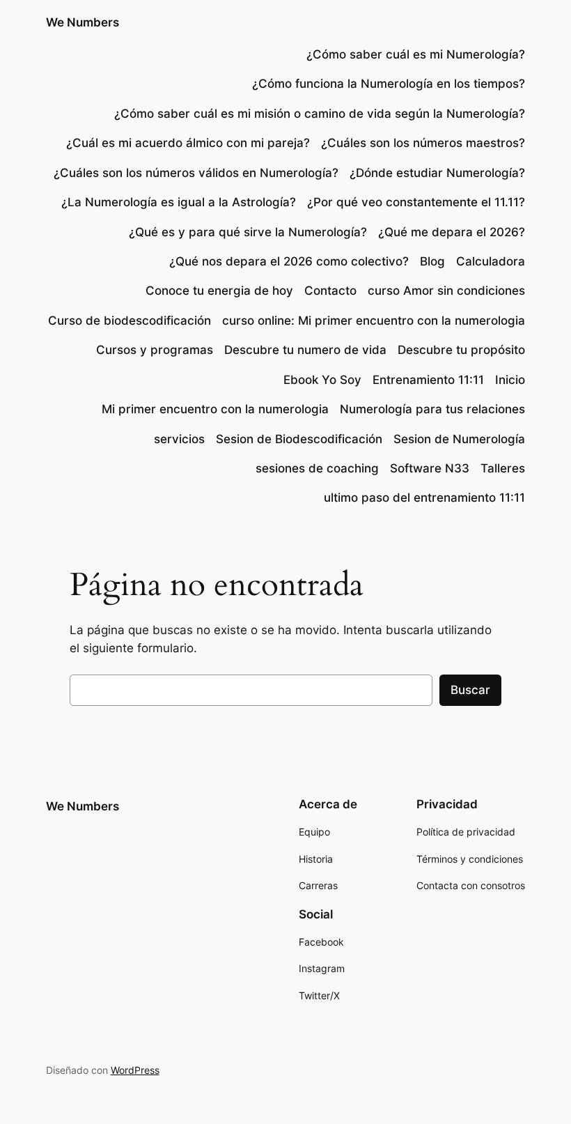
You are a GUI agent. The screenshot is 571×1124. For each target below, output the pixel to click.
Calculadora (490, 261)
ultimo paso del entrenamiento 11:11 (424, 498)
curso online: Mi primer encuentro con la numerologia (373, 321)
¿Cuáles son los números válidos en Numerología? (196, 173)
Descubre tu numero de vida (305, 350)
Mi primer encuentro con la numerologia (215, 409)
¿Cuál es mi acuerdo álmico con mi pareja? (188, 143)
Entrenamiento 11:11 (428, 380)
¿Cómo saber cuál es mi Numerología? (414, 54)
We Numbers (82, 22)
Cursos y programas (154, 350)
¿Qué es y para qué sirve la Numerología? (248, 232)
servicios (179, 439)
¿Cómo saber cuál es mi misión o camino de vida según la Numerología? (319, 114)
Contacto (330, 291)
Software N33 (429, 468)
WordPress (135, 1070)
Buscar (470, 690)
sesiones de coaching (317, 468)
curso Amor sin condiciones (446, 291)
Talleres (502, 468)
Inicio (510, 380)
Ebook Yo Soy (322, 380)
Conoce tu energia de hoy (219, 291)
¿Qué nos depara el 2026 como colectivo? (289, 261)
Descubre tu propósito (461, 350)
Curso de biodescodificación (129, 321)
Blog (432, 261)
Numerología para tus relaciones (432, 409)
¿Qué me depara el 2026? (451, 232)
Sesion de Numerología (459, 439)
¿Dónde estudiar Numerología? (437, 173)
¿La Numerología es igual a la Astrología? (178, 202)
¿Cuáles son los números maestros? (423, 143)
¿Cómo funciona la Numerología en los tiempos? (388, 84)
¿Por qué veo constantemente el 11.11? (416, 202)
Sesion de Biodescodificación (299, 439)
